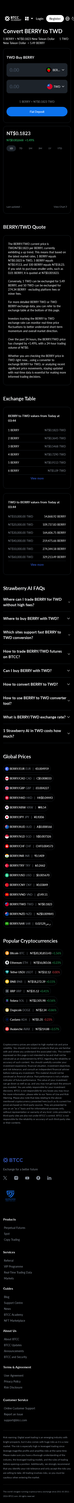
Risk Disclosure (13, 1387)
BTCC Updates (13, 1345)
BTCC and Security (15, 1357)
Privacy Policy (12, 1381)
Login (39, 18)
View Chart (59, 206)
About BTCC (11, 1339)
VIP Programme (13, 1266)
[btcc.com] (13, 18)
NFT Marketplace (14, 1320)
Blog (6, 1297)
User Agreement (13, 1375)
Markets (9, 1278)
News (7, 1308)
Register (55, 18)
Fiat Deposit (37, 111)
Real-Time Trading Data (18, 1272)
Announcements (14, 1351)
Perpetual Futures (14, 1227)
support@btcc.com (15, 1420)
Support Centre (13, 1302)
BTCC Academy (13, 1314)
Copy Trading (12, 1239)
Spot (7, 1233)
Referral (8, 1260)
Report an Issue (13, 1414)
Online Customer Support (19, 1408)
